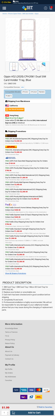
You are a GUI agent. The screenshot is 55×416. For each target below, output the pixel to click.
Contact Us (9, 359)
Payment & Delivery (12, 355)
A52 (22, 87)
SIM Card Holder (27, 13)
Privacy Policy (10, 340)
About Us (8, 351)
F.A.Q (7, 336)
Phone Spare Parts (14, 13)
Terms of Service (11, 332)
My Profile (8, 369)
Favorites (8, 380)
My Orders (9, 373)
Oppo (36, 13)
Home (5, 13)
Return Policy (10, 343)
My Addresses (10, 377)
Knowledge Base (11, 328)
